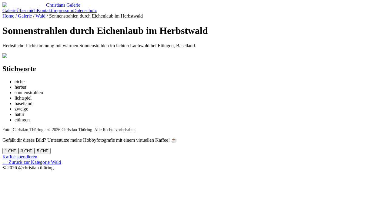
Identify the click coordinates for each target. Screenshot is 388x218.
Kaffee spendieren (19, 156)
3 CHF (26, 151)
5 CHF (42, 151)
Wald (40, 15)
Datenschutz (85, 10)
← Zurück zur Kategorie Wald (31, 162)
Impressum (62, 10)
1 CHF (10, 151)
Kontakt (44, 10)
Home (8, 15)
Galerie (9, 10)
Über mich (26, 10)
